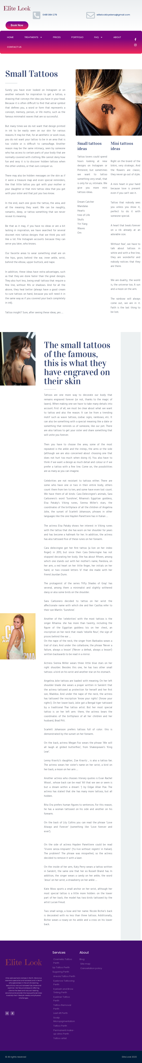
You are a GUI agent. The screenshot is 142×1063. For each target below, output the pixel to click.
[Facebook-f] (135, 39)
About (117, 37)
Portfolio (77, 37)
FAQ (96, 37)
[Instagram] (135, 45)
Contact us (14, 47)
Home (10, 37)
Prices (57, 37)
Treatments (31, 37)
